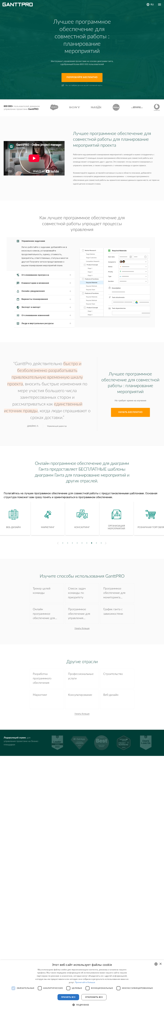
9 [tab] (101, 543)
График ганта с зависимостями (113, 611)
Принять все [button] (68, 997)
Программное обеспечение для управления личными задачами (80, 614)
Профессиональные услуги (81, 676)
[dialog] (82, 985)
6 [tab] (86, 543)
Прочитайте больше (85, 982)
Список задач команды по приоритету (77, 593)
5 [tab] (82, 543)
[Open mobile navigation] (159, 4)
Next (106, 543)
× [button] (160, 964)
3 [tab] (72, 543)
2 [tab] (67, 543)
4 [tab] (77, 543)
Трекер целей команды (41, 590)
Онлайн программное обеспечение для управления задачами (44, 614)
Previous (57, 543)
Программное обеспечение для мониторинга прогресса (114, 593)
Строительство (113, 674)
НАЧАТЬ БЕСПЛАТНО (130, 412)
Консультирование (80, 694)
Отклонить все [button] (94, 997)
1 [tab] (62, 543)
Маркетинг (40, 694)
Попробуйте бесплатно (82, 77)
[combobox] (156, 964)
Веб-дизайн (110, 694)
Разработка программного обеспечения (42, 678)
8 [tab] (96, 543)
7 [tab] (91, 543)
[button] (82, 1005)
